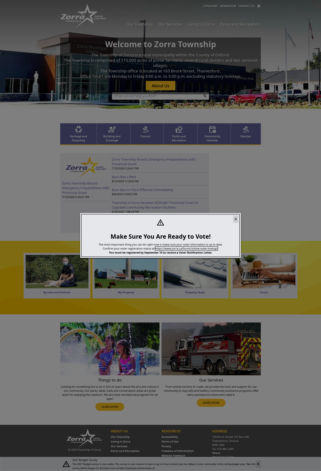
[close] (235, 219)
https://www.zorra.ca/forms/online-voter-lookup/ (186, 248)
